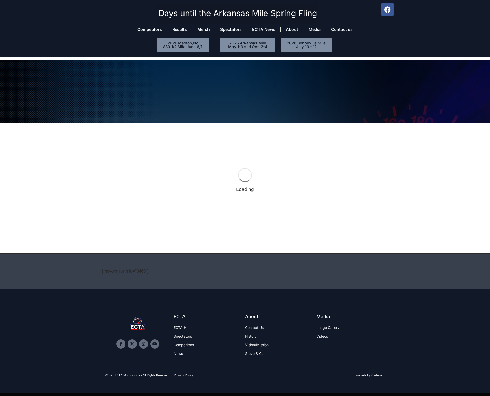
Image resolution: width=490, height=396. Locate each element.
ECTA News (263, 29)
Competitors (149, 29)
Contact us (342, 29)
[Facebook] (387, 9)
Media (315, 29)
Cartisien (377, 375)
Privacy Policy (183, 375)
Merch (203, 29)
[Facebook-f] (120, 343)
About (292, 29)
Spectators (231, 29)
